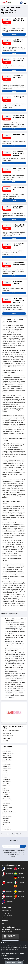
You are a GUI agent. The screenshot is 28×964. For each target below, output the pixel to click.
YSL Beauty (5, 794)
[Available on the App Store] (10, 936)
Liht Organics (6, 783)
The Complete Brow (7, 814)
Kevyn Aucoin (6, 788)
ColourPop (5, 772)
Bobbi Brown (6, 749)
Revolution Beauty (7, 764)
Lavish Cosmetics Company (9, 811)
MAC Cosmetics (6, 766)
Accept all (19, 962)
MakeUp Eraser (6, 822)
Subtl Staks (5, 805)
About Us (4, 918)
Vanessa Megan (6, 779)
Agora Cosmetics (7, 755)
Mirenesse (5, 809)
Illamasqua (5, 820)
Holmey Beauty (6, 796)
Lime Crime (5, 770)
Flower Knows (6, 824)
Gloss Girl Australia (7, 807)
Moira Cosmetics (7, 798)
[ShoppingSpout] (6, 2)
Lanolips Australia (7, 768)
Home (2, 834)
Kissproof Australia (7, 816)
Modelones (5, 775)
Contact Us (5, 920)
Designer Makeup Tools (8, 753)
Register (23, 846)
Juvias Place (6, 827)
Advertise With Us (6, 910)
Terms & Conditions (7, 915)
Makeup (8, 834)
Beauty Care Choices (8, 759)
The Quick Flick (6, 792)
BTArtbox (5, 777)
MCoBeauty (5, 762)
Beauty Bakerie (6, 803)
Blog (3, 923)
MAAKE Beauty (6, 785)
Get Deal (14, 34)
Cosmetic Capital (7, 751)
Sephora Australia (7, 781)
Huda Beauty (6, 790)
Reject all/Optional (10, 962)
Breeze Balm (6, 818)
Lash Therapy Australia (8, 801)
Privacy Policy (5, 913)
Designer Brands (7, 829)
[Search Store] (21, 2)
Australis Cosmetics (7, 757)
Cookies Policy (4, 950)
